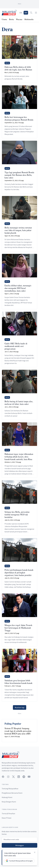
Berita (11, 19)
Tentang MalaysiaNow (10, 788)
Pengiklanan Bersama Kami (12, 793)
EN (21, 12)
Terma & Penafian (8, 813)
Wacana (19, 19)
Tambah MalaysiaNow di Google (21, 861)
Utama (4, 19)
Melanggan (19, 845)
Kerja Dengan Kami (9, 802)
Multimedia (28, 19)
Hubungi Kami (7, 797)
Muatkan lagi (19, 707)
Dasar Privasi (6, 818)
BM (25, 12)
